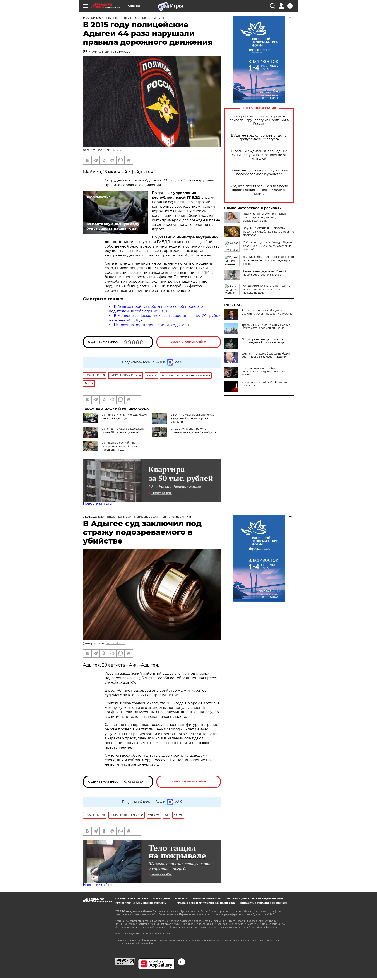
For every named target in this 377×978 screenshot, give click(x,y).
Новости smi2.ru (97, 503)
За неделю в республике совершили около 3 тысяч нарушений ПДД (119, 446)
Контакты (181, 898)
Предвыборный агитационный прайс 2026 (206, 903)
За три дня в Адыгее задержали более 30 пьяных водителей (123, 430)
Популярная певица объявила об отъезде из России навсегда (263, 341)
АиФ (119, 150)
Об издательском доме (131, 898)
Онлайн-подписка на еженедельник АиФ (254, 898)
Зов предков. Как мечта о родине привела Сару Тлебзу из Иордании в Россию (259, 120)
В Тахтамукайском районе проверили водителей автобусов (193, 430)
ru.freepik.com (115, 643)
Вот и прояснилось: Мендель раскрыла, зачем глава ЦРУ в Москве (267, 312)
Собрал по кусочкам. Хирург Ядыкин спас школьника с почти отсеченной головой (268, 246)
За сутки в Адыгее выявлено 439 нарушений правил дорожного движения (192, 418)
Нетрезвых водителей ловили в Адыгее (150, 325)
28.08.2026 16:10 (93, 516)
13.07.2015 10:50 (93, 17)
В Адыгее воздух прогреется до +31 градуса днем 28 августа (259, 137)
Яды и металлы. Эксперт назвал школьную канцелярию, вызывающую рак (264, 217)
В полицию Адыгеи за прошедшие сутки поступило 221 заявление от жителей (259, 155)
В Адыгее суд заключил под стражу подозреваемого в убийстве (259, 172)
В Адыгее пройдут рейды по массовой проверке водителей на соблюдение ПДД (156, 308)
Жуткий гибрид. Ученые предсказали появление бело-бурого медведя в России (268, 260)
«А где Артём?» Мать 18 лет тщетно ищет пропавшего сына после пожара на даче (266, 289)
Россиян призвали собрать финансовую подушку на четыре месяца (264, 371)
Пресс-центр (161, 898)
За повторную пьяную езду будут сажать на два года (124, 416)
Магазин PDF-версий (207, 898)
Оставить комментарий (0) (189, 341)
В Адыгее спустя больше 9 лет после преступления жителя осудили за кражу (259, 189)
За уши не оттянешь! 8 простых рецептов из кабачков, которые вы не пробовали (268, 231)
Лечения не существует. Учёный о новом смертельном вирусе (266, 273)
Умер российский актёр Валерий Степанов (264, 384)
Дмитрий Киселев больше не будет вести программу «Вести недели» (266, 355)
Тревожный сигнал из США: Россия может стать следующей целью (266, 326)
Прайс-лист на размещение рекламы (140, 903)
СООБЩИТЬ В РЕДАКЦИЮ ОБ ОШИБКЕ (263, 903)
